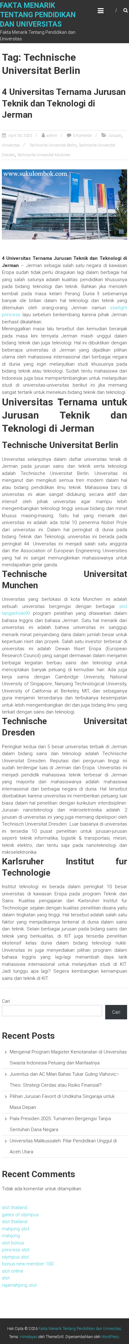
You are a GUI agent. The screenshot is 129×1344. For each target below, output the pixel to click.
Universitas (11, 145)
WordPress (110, 1337)
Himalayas (28, 1337)
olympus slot (15, 1257)
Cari (6, 1001)
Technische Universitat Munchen (43, 155)
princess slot (15, 1250)
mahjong (11, 1235)
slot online (12, 1271)
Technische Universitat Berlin (52, 145)
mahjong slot (15, 1229)
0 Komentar (82, 135)
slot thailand (14, 1207)
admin (52, 135)
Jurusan (114, 135)
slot (6, 1278)
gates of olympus (20, 1215)
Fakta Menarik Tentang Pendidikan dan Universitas (38, 14)
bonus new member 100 (27, 1264)
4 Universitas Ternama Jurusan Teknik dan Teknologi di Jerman (64, 103)
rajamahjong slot (19, 1285)
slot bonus (13, 1243)
